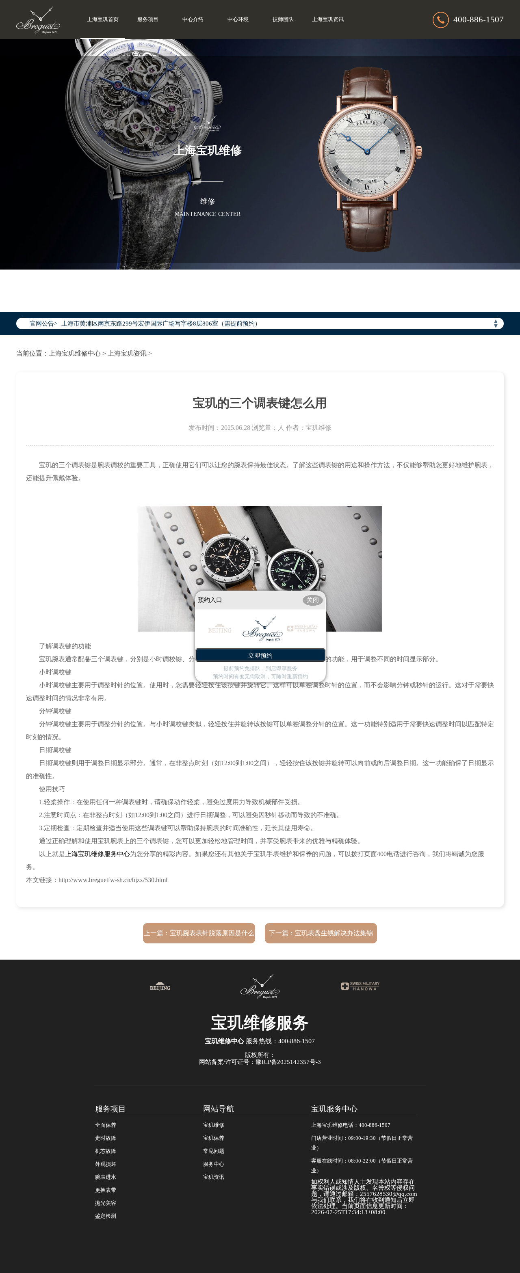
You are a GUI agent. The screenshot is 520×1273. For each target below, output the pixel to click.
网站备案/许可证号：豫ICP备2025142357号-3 (260, 1062)
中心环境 (238, 19)
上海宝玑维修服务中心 (97, 853)
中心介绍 (193, 19)
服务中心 (213, 1164)
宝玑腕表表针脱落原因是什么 (212, 933)
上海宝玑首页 (103, 19)
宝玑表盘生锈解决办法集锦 (334, 933)
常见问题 (213, 1151)
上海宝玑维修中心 (75, 353)
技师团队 (283, 19)
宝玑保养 (213, 1138)
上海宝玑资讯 (328, 19)
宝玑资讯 (213, 1177)
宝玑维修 (213, 1125)
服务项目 (147, 19)
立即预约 (260, 655)
